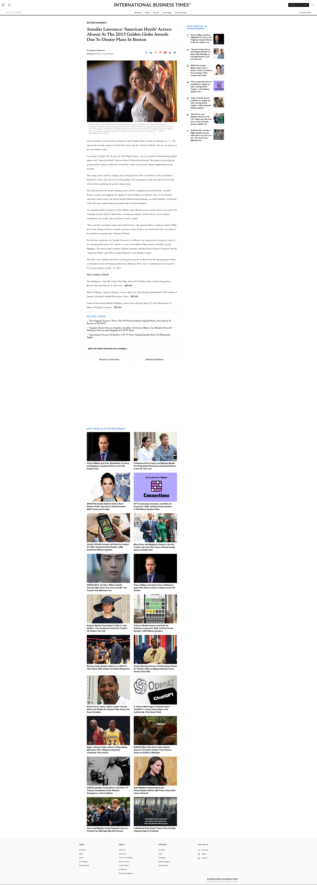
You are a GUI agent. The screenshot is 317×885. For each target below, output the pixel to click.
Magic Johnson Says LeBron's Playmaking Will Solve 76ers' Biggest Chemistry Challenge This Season (107, 750)
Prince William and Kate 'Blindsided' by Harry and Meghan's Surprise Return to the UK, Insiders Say (108, 466)
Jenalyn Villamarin (97, 50)
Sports (156, 12)
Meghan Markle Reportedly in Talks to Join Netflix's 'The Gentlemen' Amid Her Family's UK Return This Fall (107, 628)
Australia (161, 850)
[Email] (170, 52)
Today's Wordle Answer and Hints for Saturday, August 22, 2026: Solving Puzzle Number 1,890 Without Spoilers (153, 628)
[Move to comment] (174, 52)
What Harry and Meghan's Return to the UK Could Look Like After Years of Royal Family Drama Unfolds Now (154, 547)
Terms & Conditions (126, 858)
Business (138, 12)
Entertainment (181, 12)
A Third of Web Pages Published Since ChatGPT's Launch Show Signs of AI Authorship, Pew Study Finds (152, 709)
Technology (167, 12)
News (147, 12)
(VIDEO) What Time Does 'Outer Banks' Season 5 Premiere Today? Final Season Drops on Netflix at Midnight (153, 750)
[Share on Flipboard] (160, 52)
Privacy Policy (124, 862)
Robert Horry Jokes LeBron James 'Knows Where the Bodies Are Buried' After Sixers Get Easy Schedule (108, 709)
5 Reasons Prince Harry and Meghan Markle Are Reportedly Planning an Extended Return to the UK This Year (155, 466)
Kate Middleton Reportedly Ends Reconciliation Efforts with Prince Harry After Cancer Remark (155, 790)
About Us (122, 850)
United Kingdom (164, 862)
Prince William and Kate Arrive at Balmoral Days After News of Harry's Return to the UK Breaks (154, 588)
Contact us (123, 854)
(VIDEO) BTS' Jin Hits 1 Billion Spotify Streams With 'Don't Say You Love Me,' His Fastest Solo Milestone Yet (107, 588)
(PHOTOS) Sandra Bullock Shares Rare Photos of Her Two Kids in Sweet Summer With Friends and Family (106, 506)
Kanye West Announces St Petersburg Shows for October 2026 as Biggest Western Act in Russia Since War (155, 669)
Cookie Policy (124, 865)
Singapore (162, 858)
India (160, 854)
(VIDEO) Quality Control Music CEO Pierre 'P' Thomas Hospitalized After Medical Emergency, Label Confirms (108, 790)
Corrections (123, 869)
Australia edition (305, 13)
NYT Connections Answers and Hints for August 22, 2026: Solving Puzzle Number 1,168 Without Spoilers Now (153, 506)
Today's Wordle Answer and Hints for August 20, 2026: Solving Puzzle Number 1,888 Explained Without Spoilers (108, 547)
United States (163, 865)
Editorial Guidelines (154, 359)
